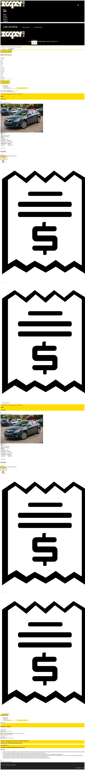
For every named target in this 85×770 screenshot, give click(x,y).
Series (2, 62)
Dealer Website (78, 767)
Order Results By (4, 90)
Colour (2, 74)
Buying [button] (4, 11)
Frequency (2, 729)
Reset (3, 51)
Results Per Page (3, 91)
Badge (2, 63)
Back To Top (5, 717)
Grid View (11, 48)
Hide (9, 51)
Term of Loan (3, 735)
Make (2, 60)
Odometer (2, 67)
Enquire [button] (4, 158)
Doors (2, 73)
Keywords (2, 77)
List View (4, 48)
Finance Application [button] (5, 402)
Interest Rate (3, 737)
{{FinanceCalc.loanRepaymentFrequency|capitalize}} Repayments (13, 733)
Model (2, 61)
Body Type (3, 71)
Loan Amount (3, 730)
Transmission (3, 68)
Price (1, 66)
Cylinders (2, 72)
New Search (5, 85)
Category (2, 57)
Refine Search (5, 82)
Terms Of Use (14, 764)
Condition (2, 58)
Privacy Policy (9, 764)
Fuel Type (2, 69)
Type (1, 75)
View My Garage (15, 88)
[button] (4, 160)
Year (1, 64)
